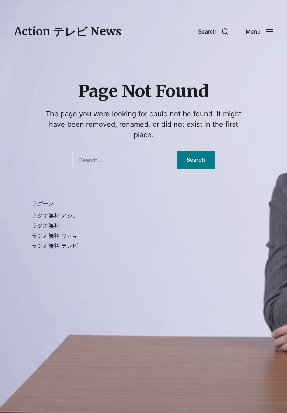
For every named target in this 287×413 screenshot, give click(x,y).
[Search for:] (122, 161)
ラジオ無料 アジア (54, 215)
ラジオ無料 (45, 225)
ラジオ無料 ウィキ (54, 235)
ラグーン (42, 203)
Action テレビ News (67, 31)
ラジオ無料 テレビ (54, 245)
